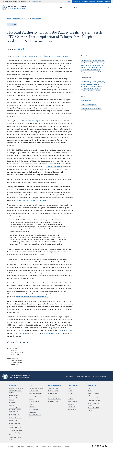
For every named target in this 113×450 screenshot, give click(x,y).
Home (9, 18)
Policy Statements (34, 409)
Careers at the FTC (93, 407)
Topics (70, 396)
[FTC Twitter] (98, 446)
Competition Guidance (54, 398)
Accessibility (30, 446)
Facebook (21, 333)
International (32, 412)
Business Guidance (54, 396)
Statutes (11, 405)
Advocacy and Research (36, 388)
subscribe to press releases (51, 333)
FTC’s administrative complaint (31, 121)
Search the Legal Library (103, 1)
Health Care (49, 56)
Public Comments (34, 401)
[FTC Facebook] (92, 446)
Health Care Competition (89, 104)
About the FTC (92, 385)
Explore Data (71, 406)
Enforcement (12, 385)
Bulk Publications (53, 401)
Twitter (36, 333)
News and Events (18, 18)
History (90, 390)
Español (69, 1)
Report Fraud (76, 1)
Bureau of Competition (29, 56)
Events (70, 390)
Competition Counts (65, 330)
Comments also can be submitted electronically (32, 297)
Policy (30, 385)
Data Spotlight (72, 404)
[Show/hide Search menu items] (108, 8)
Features (70, 393)
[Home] (15, 9)
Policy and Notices (19, 446)
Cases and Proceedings (16, 388)
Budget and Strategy (94, 400)
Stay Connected (72, 401)
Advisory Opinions (34, 390)
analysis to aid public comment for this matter (31, 200)
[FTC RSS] (106, 446)
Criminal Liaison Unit (15, 427)
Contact (90, 410)
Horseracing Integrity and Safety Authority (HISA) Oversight (15, 409)
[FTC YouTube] (103, 446)
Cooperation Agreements (36, 393)
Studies (31, 404)
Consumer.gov (52, 393)
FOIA (36, 446)
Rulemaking (12, 402)
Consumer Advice (53, 388)
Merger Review (86, 101)
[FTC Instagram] (95, 446)
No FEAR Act (43, 446)
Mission (90, 388)
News (27, 18)
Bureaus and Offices (94, 398)
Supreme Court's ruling (53, 166)
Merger (41, 56)
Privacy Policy (9, 446)
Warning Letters (13, 420)
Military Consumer (53, 390)
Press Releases (36, 18)
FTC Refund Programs (15, 430)
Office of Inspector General (55, 446)
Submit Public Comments (88, 1)
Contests (70, 398)
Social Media (72, 409)
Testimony (32, 406)
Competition (16, 56)
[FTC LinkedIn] (100, 446)
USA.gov (67, 446)
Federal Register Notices (36, 396)
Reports (31, 398)
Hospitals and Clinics (62, 56)
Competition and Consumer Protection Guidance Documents (15, 416)
